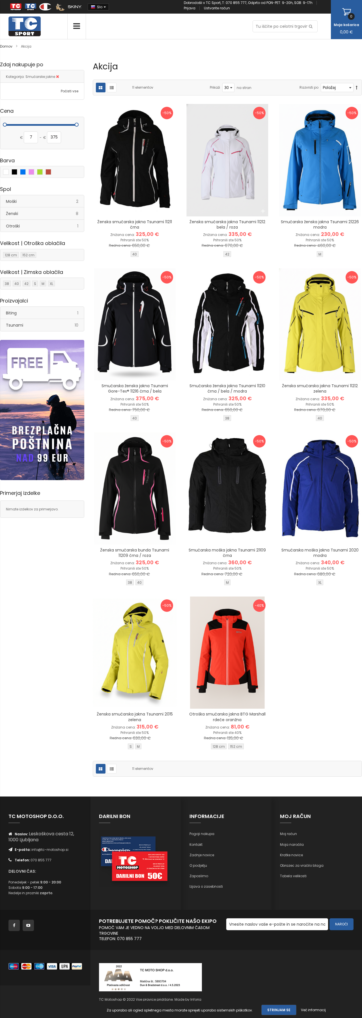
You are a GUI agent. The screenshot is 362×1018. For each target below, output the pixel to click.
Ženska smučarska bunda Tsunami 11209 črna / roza (134, 552)
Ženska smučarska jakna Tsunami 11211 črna (134, 224)
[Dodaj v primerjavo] (141, 207)
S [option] (131, 746)
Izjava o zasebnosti (206, 886)
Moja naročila (292, 844)
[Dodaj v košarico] (113, 207)
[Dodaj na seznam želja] (127, 207)
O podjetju (198, 865)
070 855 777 (41, 860)
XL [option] (320, 582)
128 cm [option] (219, 746)
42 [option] (227, 254)
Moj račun (288, 833)
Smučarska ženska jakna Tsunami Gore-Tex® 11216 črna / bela (135, 388)
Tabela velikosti (293, 876)
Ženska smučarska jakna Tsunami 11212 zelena (320, 388)
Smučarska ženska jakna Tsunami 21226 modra (320, 224)
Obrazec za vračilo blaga (302, 865)
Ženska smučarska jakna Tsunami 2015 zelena (135, 716)
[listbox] (135, 254)
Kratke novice (291, 855)
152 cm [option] (236, 746)
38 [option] (227, 418)
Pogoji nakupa (201, 833)
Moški (45, 201)
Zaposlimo (198, 876)
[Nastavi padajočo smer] (356, 87)
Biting (45, 313)
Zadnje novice (201, 855)
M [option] (319, 254)
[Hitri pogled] (156, 207)
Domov (6, 46)
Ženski (45, 213)
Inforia (195, 999)
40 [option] (134, 254)
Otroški (45, 226)
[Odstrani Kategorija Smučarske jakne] (57, 76)
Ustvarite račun (217, 8)
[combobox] (285, 26)
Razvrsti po (308, 87)
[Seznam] (112, 87)
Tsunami (45, 325)
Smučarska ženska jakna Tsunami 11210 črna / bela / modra (227, 388)
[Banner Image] (42, 410)
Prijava (189, 8)
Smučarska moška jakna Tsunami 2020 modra (320, 552)
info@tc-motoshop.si (49, 849)
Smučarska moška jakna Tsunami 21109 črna (227, 552)
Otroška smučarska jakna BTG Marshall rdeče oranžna (227, 716)
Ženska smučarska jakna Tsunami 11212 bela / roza (227, 224)
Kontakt (195, 844)
